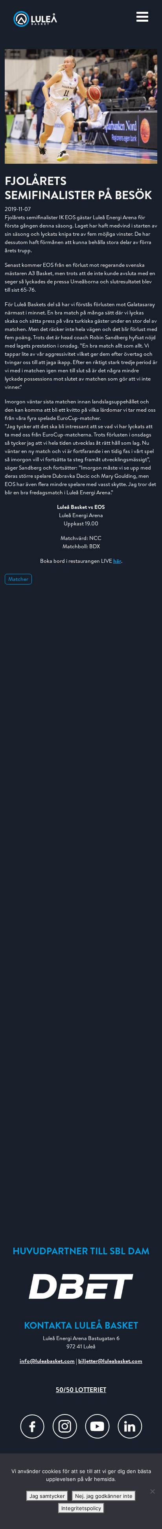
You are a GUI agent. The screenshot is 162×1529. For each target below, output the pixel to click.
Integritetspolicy (81, 1508)
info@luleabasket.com (47, 1361)
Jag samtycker (47, 1496)
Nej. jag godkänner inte (104, 1496)
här (117, 561)
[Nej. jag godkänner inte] (152, 1491)
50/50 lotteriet (81, 1389)
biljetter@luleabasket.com (110, 1361)
